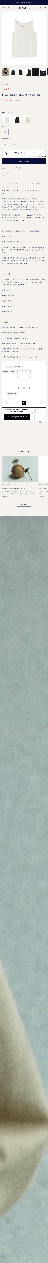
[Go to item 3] (20, 72)
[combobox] (24, 403)
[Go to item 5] (35, 72)
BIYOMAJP (5, 84)
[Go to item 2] (13, 72)
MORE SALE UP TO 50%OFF (24, 2)
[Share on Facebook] (9, 168)
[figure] (6, 403)
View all (23, 504)
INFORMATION (7, 485)
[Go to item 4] (28, 72)
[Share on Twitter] (13, 168)
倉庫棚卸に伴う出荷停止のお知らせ (13, 488)
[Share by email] (20, 168)
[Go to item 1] (5, 72)
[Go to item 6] (43, 72)
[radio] (6, 119)
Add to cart (24, 161)
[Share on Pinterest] (16, 168)
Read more (5, 496)
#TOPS (7, 174)
